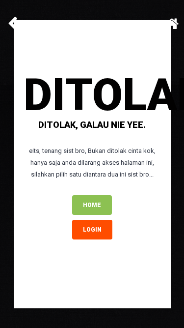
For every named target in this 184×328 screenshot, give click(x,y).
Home (92, 205)
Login (92, 229)
